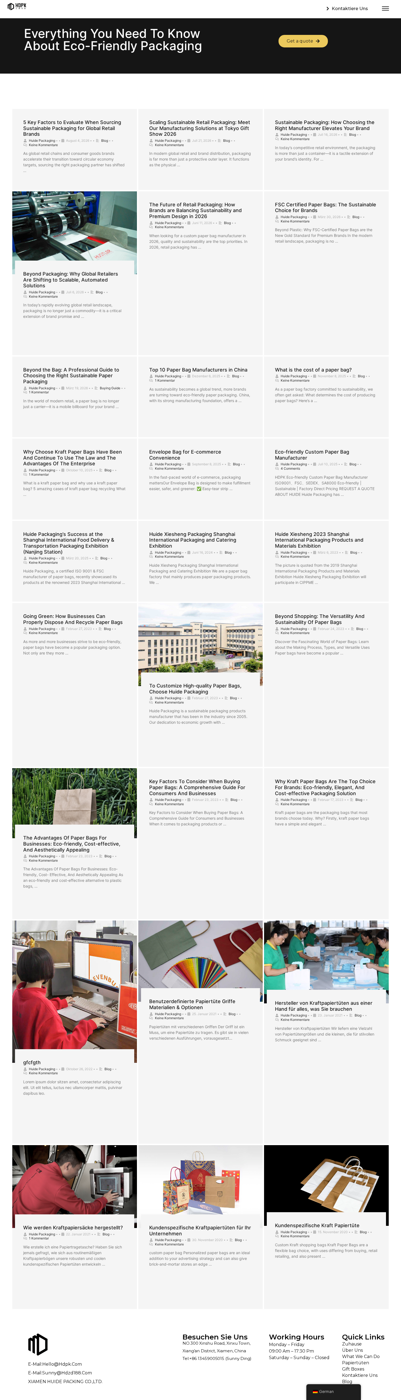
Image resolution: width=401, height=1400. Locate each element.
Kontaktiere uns (360, 1375)
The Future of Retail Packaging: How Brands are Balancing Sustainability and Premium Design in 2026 (195, 210)
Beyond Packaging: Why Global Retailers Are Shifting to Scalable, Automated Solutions (70, 279)
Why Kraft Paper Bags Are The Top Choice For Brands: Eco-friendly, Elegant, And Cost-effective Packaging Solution (325, 787)
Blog (104, 140)
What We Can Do (361, 1356)
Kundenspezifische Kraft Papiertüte (317, 1225)
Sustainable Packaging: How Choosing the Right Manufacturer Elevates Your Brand (325, 125)
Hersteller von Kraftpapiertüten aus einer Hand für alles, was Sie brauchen (323, 1006)
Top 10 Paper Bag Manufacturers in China (198, 370)
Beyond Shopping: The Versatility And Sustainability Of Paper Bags (319, 619)
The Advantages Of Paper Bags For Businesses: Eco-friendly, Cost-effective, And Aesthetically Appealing (71, 843)
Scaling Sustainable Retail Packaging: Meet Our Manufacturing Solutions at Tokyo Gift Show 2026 (199, 128)
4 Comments (290, 468)
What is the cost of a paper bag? (313, 370)
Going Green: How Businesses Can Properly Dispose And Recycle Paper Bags (73, 619)
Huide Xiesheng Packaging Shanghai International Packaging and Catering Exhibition (192, 540)
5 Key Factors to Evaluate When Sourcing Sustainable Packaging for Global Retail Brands (72, 128)
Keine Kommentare (43, 145)
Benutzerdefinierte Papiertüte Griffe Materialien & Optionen (192, 1004)
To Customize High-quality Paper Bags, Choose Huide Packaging (195, 689)
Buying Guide (110, 388)
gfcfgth (32, 1062)
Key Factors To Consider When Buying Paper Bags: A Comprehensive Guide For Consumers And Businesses (197, 787)
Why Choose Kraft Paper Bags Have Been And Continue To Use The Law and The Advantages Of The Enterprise (72, 457)
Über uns (352, 1350)
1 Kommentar (39, 392)
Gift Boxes (353, 1369)
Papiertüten (355, 1362)
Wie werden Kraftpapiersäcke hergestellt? (73, 1227)
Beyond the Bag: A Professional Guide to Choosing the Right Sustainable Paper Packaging (71, 375)
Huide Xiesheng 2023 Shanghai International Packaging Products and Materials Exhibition (319, 540)
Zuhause (352, 1344)
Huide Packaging (42, 140)
